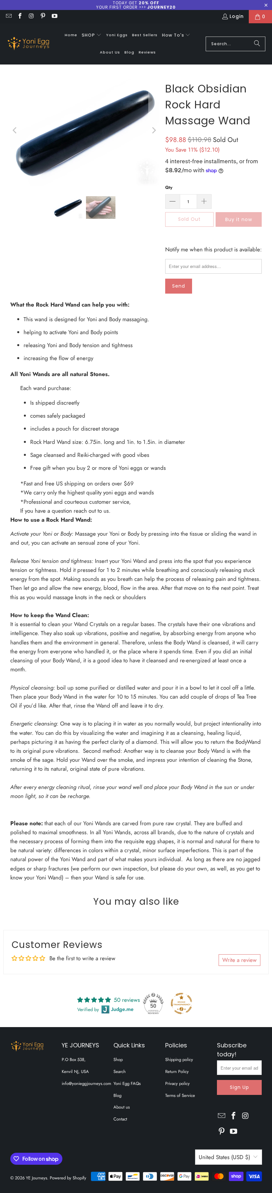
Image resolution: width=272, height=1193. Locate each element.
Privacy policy (177, 1083)
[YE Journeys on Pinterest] (42, 16)
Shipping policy (179, 1059)
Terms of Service (180, 1095)
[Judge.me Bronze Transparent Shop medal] (181, 1003)
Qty (168, 187)
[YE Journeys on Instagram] (31, 16)
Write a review (239, 960)
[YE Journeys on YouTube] (54, 16)
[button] (92, 35)
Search (119, 1071)
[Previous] (15, 130)
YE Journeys (36, 1178)
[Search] (257, 44)
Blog (117, 1095)
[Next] (153, 130)
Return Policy (177, 1071)
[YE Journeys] (28, 44)
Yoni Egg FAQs (127, 1083)
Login (237, 16)
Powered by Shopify (68, 1178)
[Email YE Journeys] (8, 16)
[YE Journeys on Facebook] (20, 16)
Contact (120, 1119)
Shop (118, 1059)
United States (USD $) (224, 1157)
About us (121, 1107)
